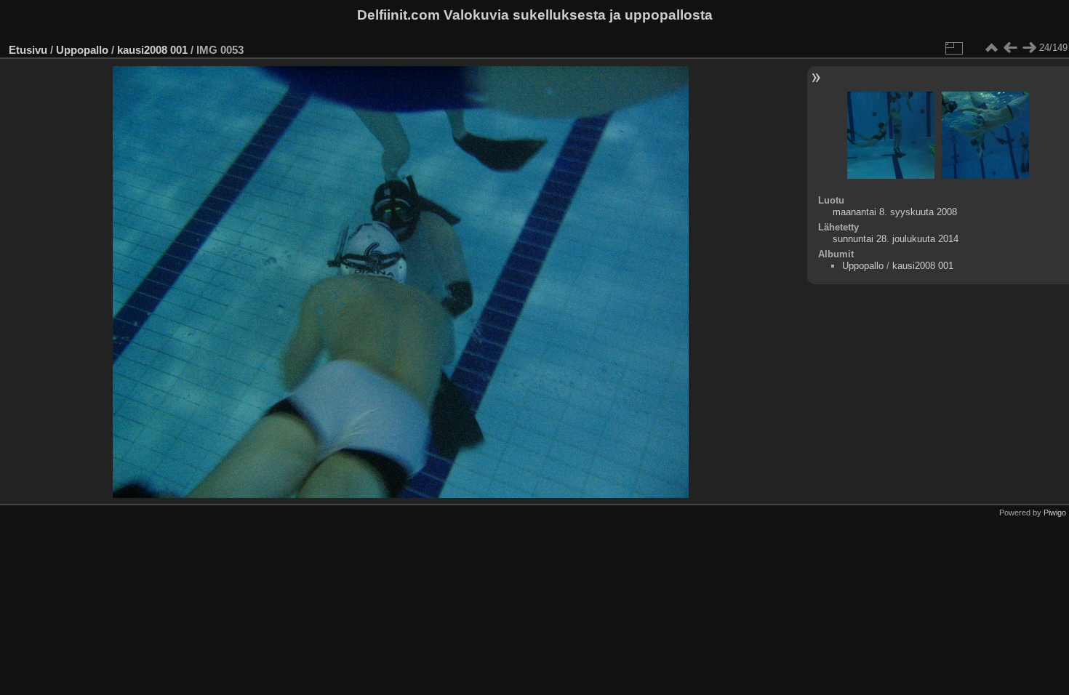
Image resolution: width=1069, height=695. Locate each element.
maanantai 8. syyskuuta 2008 (895, 211)
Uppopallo (82, 50)
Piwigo (1055, 512)
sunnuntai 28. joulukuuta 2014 (895, 238)
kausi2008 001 (152, 50)
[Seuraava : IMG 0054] (1029, 48)
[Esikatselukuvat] (991, 48)
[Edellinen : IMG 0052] (1010, 48)
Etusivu (28, 50)
